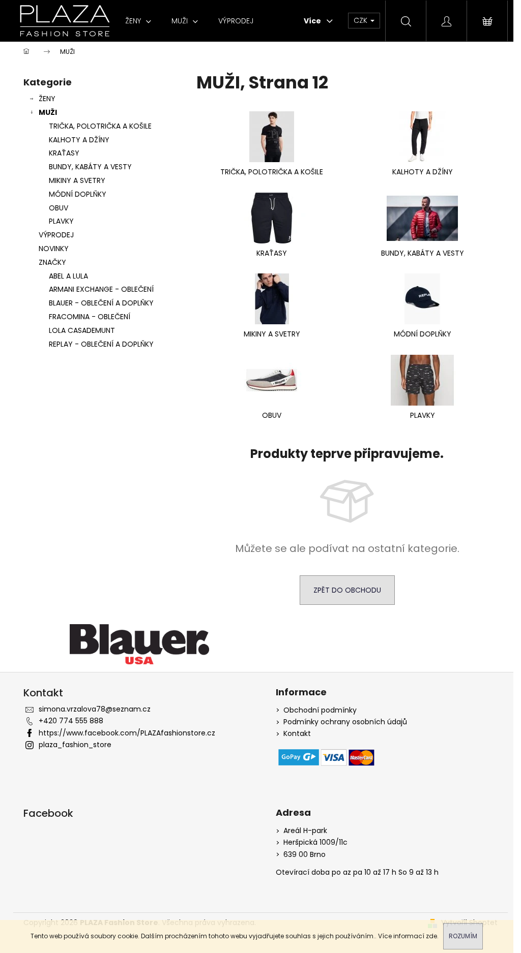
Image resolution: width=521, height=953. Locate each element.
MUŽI (48, 112)
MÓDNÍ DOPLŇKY (77, 194)
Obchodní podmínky (320, 710)
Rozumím (463, 936)
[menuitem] (138, 21)
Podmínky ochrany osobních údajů (345, 722)
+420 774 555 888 (71, 721)
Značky (52, 262)
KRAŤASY (64, 153)
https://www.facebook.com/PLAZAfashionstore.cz (127, 733)
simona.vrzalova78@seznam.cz (95, 709)
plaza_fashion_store (75, 745)
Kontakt (297, 734)
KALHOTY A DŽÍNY (79, 140)
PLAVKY (61, 221)
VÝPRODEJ (56, 235)
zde (431, 936)
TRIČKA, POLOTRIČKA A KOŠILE (100, 126)
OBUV (58, 208)
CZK (361, 20)
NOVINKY (54, 248)
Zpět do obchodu (347, 590)
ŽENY (47, 99)
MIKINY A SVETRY (77, 180)
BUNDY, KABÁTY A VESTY (90, 167)
